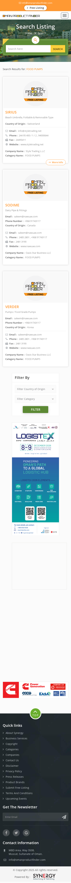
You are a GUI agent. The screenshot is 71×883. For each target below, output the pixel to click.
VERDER (12, 306)
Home (28, 33)
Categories (12, 749)
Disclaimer (12, 765)
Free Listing (36, 7)
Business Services (16, 738)
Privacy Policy (14, 771)
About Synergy (14, 733)
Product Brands (15, 782)
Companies (12, 755)
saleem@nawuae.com (30, 232)
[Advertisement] (39, 565)
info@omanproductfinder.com (36, 2)
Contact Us (12, 760)
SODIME (12, 205)
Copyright (11, 744)
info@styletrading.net (30, 131)
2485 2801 (24, 237)
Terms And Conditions (19, 793)
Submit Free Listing (17, 787)
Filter (35, 410)
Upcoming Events (16, 798)
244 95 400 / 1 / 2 (28, 135)
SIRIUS (11, 112)
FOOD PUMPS (34, 69)
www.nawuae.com (30, 246)
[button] (35, 389)
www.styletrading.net (32, 144)
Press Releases (15, 776)
